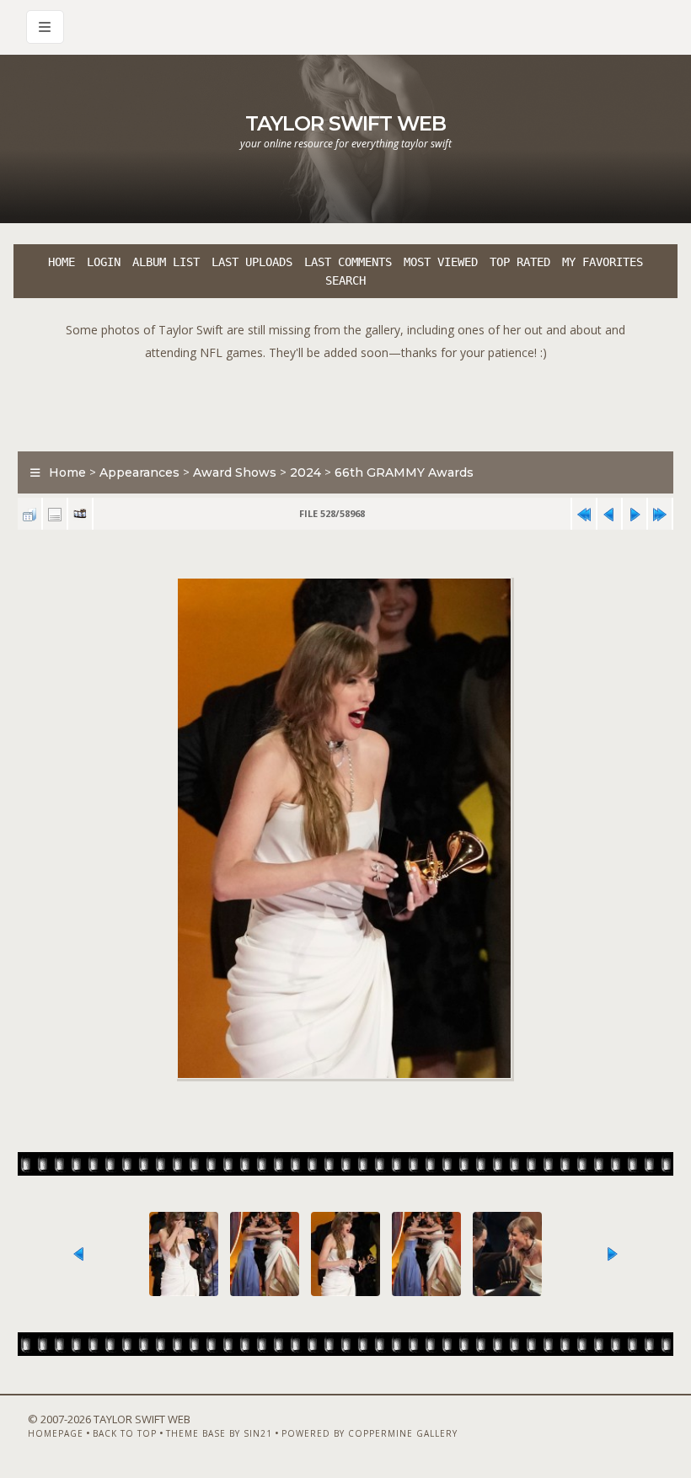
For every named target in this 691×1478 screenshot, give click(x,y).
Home (61, 262)
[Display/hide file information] (55, 514)
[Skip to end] (660, 514)
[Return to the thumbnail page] (29, 514)
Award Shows (234, 472)
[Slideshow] (80, 514)
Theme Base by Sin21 (219, 1433)
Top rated (520, 262)
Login (104, 262)
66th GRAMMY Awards (404, 472)
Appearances (139, 472)
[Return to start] (584, 514)
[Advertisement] (345, 402)
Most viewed (441, 262)
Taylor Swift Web (345, 123)
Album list (166, 262)
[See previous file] (609, 514)
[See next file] (634, 514)
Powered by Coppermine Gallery (369, 1433)
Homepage (55, 1433)
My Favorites (602, 262)
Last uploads (252, 262)
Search (345, 280)
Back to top (125, 1433)
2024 (305, 472)
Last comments (348, 262)
